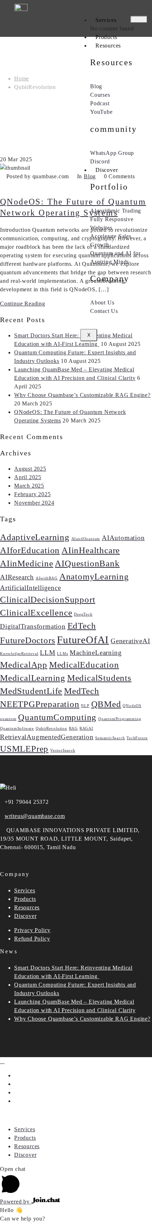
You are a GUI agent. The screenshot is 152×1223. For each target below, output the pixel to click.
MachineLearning (96, 652)
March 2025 (29, 486)
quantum (8, 719)
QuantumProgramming (119, 719)
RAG (73, 728)
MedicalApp (23, 664)
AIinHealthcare (91, 550)
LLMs (62, 654)
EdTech (82, 625)
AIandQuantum (85, 539)
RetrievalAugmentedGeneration (46, 737)
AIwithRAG (47, 578)
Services (105, 20)
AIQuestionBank (87, 563)
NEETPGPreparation (40, 704)
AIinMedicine (26, 563)
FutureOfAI (83, 639)
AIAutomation (123, 538)
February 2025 (32, 494)
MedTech (81, 691)
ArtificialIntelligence (30, 587)
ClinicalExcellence (36, 612)
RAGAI (86, 728)
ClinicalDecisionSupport (47, 599)
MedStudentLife (31, 691)
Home (21, 78)
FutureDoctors (27, 640)
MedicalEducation (84, 664)
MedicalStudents (99, 678)
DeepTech (83, 614)
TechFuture (137, 738)
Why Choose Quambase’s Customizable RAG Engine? (82, 395)
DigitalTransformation (33, 626)
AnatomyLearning (94, 576)
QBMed (106, 704)
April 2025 (27, 477)
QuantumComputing (57, 717)
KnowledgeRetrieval (19, 654)
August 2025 (30, 469)
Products (106, 37)
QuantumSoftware (17, 728)
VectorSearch (62, 750)
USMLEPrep (24, 748)
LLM (47, 652)
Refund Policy (32, 939)
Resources (108, 46)
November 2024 (34, 503)
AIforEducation (30, 550)
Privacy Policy (32, 930)
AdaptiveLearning (35, 537)
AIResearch (17, 577)
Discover (106, 170)
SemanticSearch (110, 738)
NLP (85, 706)
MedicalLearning (32, 678)
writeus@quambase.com (35, 816)
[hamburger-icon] (138, 19)
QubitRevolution (51, 728)
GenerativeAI (130, 641)
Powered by (15, 1202)
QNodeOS (132, 706)
